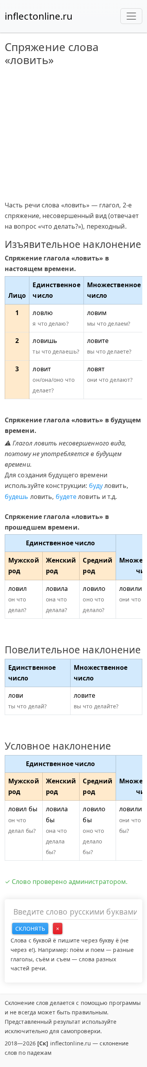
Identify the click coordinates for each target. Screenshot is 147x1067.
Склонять (30, 928)
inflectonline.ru (39, 15)
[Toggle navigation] (131, 16)
